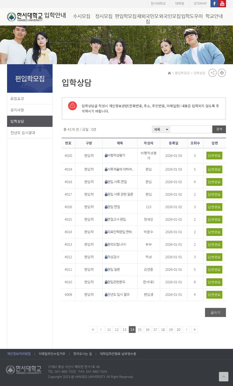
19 (170, 329)
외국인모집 (170, 16)
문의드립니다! (117, 244)
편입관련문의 (116, 282)
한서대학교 (158, 3)
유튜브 (222, 3)
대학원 (179, 3)
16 (147, 329)
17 (155, 329)
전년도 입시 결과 (118, 295)
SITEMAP (200, 3)
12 (117, 329)
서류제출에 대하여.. (120, 169)
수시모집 (81, 16)
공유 (212, 73)
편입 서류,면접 (117, 182)
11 (109, 329)
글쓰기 (215, 312)
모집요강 (17, 98)
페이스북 (214, 3)
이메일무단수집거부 (52, 354)
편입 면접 (113, 207)
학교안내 (214, 16)
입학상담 (17, 121)
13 (124, 329)
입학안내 (55, 15)
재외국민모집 (148, 19)
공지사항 (17, 109)
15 (140, 329)
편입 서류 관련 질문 (120, 194)
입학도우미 (192, 16)
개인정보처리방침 (19, 354)
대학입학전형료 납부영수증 (118, 354)
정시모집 (103, 16)
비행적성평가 (116, 155)
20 (178, 329)
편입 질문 (113, 269)
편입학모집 (126, 16)
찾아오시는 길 (82, 354)
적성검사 (113, 257)
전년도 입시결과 (22, 132)
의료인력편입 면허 (119, 232)
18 (163, 329)
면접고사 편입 (116, 219)
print (222, 73)
